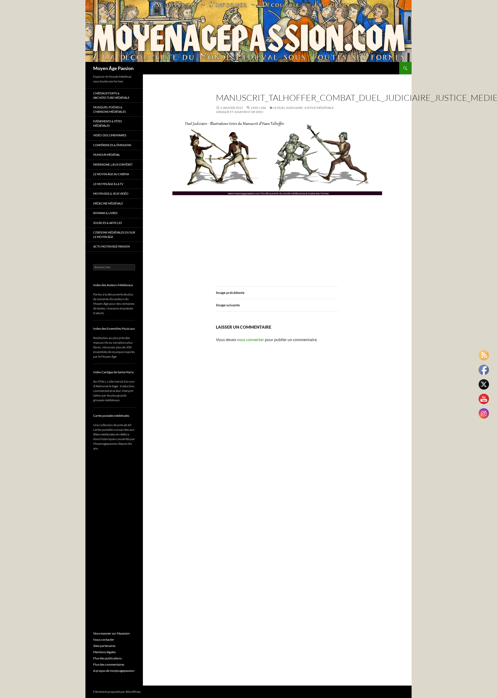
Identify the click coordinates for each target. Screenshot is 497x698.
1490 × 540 (258, 108)
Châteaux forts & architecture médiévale (111, 95)
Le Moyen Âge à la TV (108, 184)
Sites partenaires (104, 646)
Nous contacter (103, 639)
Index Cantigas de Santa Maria (113, 372)
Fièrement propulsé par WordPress (117, 692)
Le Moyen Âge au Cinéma (111, 174)
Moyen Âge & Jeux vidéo (110, 193)
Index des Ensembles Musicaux (114, 328)
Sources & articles (107, 222)
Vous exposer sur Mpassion (111, 633)
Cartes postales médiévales (111, 416)
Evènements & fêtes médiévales (107, 123)
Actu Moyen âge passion (111, 246)
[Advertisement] (277, 237)
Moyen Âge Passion (113, 68)
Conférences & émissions (112, 145)
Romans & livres (105, 213)
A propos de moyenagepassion (113, 671)
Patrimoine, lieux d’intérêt (113, 164)
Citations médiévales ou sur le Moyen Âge (114, 234)
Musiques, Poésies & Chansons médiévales (109, 109)
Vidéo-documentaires (109, 135)
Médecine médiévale (108, 203)
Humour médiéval (106, 154)
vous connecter (250, 339)
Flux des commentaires (108, 664)
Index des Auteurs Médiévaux (113, 285)
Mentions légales (104, 652)
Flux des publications (107, 658)
